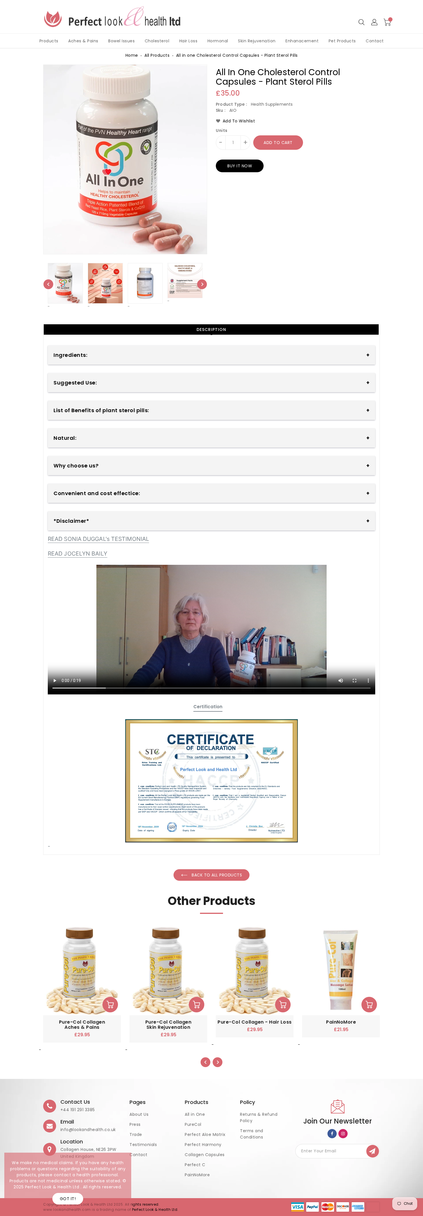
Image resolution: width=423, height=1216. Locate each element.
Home (131, 55)
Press (135, 1124)
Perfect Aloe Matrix (205, 1134)
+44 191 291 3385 (77, 1110)
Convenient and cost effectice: (97, 493)
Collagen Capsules (205, 1155)
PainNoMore (197, 1175)
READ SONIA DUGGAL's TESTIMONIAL (98, 538)
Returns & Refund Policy (258, 1117)
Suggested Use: (75, 382)
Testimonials (143, 1144)
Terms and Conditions (251, 1134)
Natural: (65, 438)
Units (222, 130)
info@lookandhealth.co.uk (88, 1129)
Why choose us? (76, 465)
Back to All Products (216, 875)
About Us (138, 1114)
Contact (138, 1155)
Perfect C (195, 1165)
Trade (135, 1134)
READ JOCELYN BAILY (77, 553)
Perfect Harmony (203, 1144)
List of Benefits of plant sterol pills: (101, 410)
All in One (195, 1114)
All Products (156, 55)
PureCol (193, 1124)
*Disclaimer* (71, 520)
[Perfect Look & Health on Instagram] (343, 1133)
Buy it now (239, 166)
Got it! (68, 1199)
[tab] (211, 329)
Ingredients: (70, 355)
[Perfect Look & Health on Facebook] (332, 1133)
